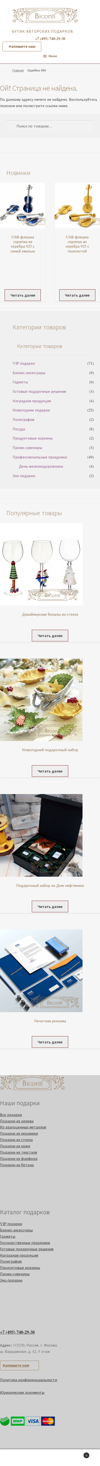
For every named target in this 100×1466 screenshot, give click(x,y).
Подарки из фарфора (18, 1158)
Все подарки (11, 1114)
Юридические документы (22, 1392)
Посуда (19, 428)
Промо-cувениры (27, 447)
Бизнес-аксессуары (29, 372)
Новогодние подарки (31, 409)
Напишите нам (22, 46)
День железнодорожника (41, 466)
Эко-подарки (24, 475)
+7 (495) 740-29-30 (17, 1332)
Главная (18, 70)
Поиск (50, 1458)
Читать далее (22, 295)
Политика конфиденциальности (28, 1379)
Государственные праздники (25, 1242)
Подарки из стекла (16, 1139)
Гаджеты (20, 381)
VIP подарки (24, 363)
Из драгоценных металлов (23, 1126)
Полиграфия (23, 419)
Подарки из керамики (19, 1133)
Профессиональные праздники (40, 456)
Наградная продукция (32, 400)
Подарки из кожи (15, 1145)
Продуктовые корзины (33, 438)
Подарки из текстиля (18, 1152)
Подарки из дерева (16, 1120)
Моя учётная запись (16, 1458)
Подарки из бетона (17, 1164)
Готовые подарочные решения (39, 391)
